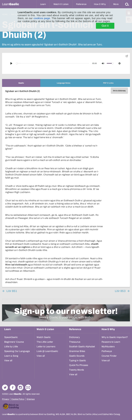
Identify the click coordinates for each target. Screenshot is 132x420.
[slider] (52, 63)
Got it (105, 25)
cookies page (42, 18)
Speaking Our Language (17, 351)
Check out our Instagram (20, 387)
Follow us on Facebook (13, 387)
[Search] (127, 4)
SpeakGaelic (11, 337)
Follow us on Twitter (5, 387)
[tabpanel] (66, 187)
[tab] (21, 83)
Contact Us (28, 387)
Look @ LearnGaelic (47, 351)
